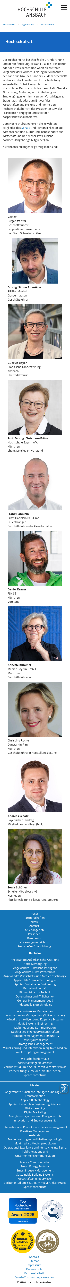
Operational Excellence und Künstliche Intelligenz (35, 1147)
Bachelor (35, 953)
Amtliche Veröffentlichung (34, 946)
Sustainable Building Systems (35, 1174)
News (34, 922)
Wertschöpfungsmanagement (35, 1052)
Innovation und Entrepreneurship (35, 1120)
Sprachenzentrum (35, 1075)
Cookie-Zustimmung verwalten (34, 1277)
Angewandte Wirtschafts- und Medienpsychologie (35, 976)
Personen (34, 934)
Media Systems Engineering (35, 1023)
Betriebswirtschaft (35, 988)
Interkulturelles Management (35, 1011)
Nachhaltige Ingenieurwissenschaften (35, 1032)
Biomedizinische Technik (35, 992)
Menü (63, 6)
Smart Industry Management (35, 1170)
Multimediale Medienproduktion (35, 1143)
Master (35, 1085)
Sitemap (34, 1261)
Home (35, 9)
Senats (25, 128)
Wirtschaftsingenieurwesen (35, 1063)
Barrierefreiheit (34, 1273)
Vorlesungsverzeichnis (34, 942)
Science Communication (35, 1162)
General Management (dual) (35, 1000)
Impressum (34, 1265)
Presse (34, 913)
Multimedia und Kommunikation (35, 1027)
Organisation (27, 24)
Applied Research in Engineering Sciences (35, 1104)
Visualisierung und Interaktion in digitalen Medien (35, 1048)
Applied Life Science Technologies (35, 980)
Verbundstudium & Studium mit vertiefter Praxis (35, 1067)
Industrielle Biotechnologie (35, 1004)
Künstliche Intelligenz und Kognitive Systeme (35, 1019)
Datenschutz (34, 1269)
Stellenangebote (34, 930)
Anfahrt (34, 926)
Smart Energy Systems (35, 1166)
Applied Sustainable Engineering (35, 984)
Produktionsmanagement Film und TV (35, 1036)
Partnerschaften (34, 918)
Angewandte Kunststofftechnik (35, 972)
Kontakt (34, 1257)
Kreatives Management (35, 1131)
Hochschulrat (47, 24)
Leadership (35, 1135)
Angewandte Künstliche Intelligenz (35, 968)
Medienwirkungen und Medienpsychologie (35, 1139)
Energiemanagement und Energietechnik (35, 1116)
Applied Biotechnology (35, 1100)
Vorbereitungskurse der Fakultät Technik (35, 1071)
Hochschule (8, 24)
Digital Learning (35, 1108)
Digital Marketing (35, 1112)
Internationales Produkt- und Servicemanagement (35, 1127)
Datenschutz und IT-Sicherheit (35, 996)
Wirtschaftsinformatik (35, 1059)
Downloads (34, 938)
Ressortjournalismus (35, 1040)
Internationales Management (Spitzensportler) (35, 1015)
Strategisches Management (35, 1044)
